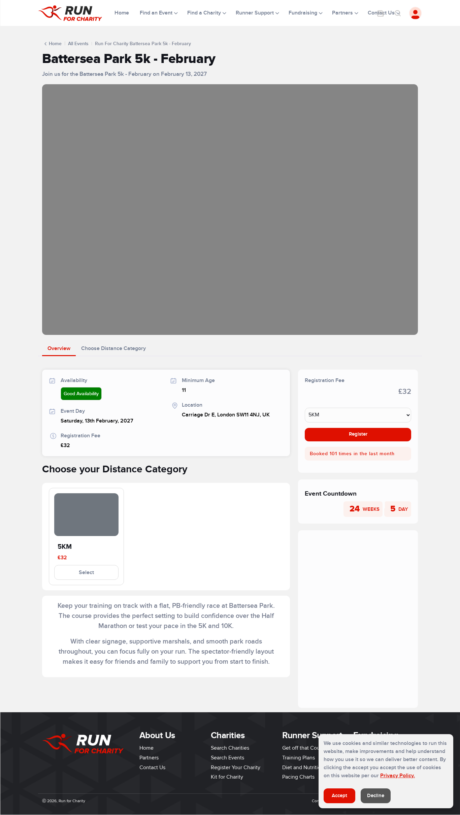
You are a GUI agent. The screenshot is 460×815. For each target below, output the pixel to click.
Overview (58, 348)
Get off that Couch (304, 748)
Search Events (227, 757)
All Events (78, 43)
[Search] (397, 13)
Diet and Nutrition (303, 767)
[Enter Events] (380, 13)
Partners (149, 757)
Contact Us (152, 767)
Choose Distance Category (113, 348)
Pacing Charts (298, 777)
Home (122, 12)
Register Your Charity (235, 767)
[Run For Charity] (74, 13)
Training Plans (298, 757)
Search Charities (230, 748)
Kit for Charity (227, 777)
